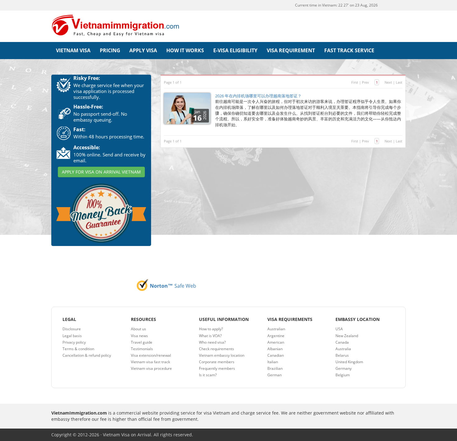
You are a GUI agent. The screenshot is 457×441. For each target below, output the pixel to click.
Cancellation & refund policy (86, 355)
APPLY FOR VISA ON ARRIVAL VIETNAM (101, 172)
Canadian (275, 355)
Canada (342, 342)
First (354, 82)
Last (399, 82)
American (275, 342)
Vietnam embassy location (221, 355)
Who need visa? (212, 342)
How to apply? (211, 329)
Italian (272, 361)
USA (339, 329)
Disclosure (71, 329)
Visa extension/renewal (151, 355)
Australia (343, 348)
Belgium (342, 375)
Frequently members (217, 368)
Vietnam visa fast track (150, 361)
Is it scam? (208, 375)
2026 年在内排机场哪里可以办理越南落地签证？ (258, 96)
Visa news (139, 335)
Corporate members (216, 361)
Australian (276, 329)
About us (138, 329)
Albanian (275, 348)
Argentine (275, 335)
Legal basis (72, 335)
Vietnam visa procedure (151, 368)
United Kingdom (349, 361)
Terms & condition (78, 348)
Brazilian (275, 368)
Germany (343, 368)
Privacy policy (74, 342)
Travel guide (141, 342)
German (274, 375)
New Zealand (346, 335)
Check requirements (216, 348)
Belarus (342, 355)
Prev (365, 82)
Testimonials (142, 348)
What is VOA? (210, 335)
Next (388, 82)
